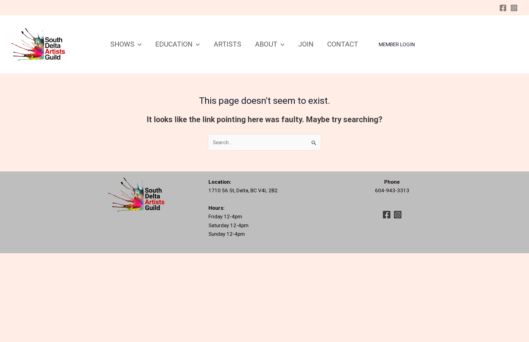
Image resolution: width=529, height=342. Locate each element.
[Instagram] (514, 8)
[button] (137, 44)
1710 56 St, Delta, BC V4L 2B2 (243, 190)
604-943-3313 (392, 190)
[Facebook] (503, 8)
